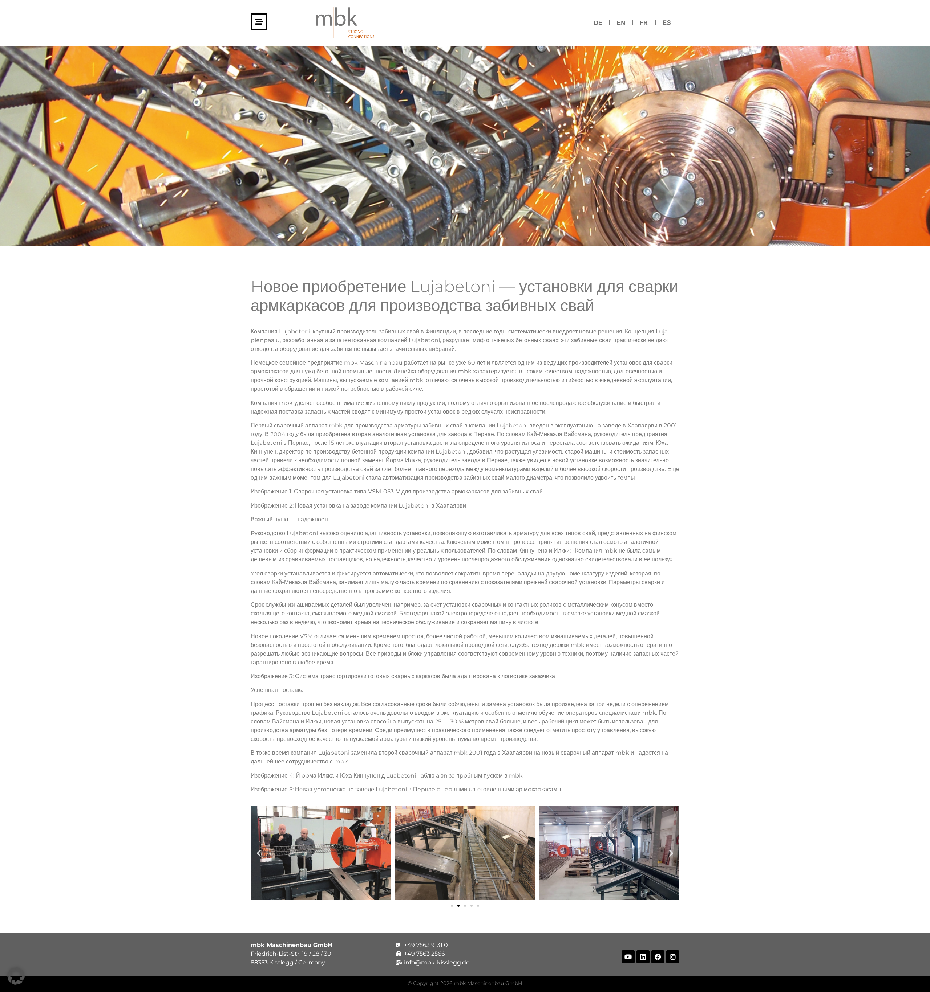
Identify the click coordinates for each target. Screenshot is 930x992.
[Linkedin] (643, 956)
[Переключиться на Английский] (621, 23)
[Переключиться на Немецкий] (598, 23)
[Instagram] (672, 956)
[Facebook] (657, 956)
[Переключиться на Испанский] (667, 23)
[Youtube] (628, 956)
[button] (258, 853)
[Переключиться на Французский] (644, 23)
